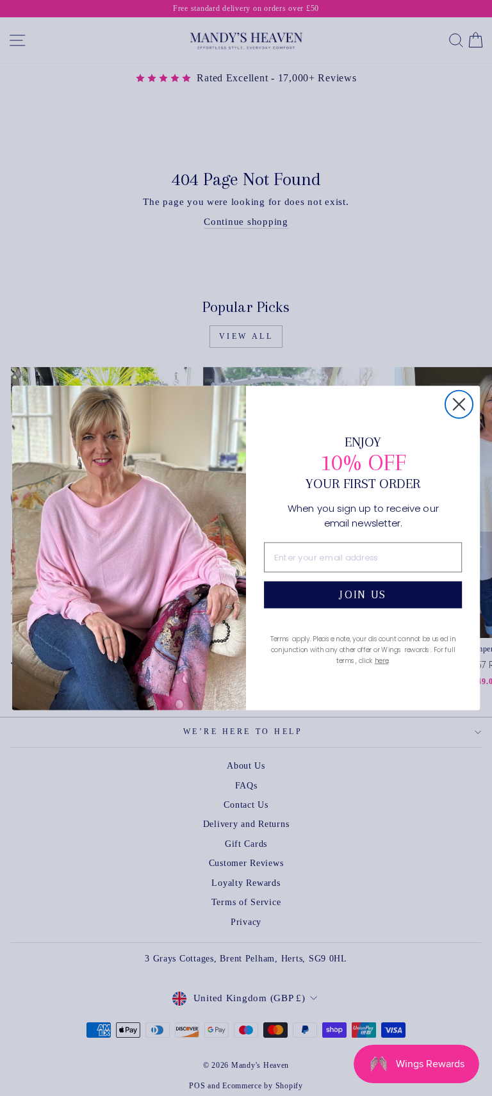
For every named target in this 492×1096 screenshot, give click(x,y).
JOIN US (363, 594)
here (382, 660)
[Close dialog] (459, 404)
